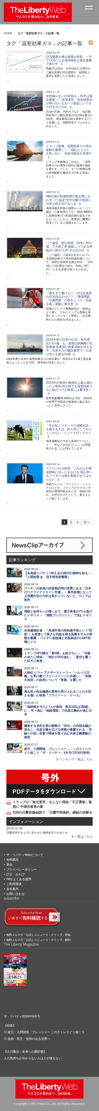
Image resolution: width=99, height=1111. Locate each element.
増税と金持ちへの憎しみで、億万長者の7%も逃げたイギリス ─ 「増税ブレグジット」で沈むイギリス (58, 615)
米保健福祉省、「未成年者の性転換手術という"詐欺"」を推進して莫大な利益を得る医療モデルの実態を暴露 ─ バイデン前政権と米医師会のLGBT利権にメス (58, 636)
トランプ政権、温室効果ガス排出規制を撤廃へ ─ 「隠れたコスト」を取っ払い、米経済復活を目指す (69, 149)
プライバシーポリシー (21, 869)
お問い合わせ (15, 893)
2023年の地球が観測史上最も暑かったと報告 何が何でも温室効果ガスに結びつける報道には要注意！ (69, 386)
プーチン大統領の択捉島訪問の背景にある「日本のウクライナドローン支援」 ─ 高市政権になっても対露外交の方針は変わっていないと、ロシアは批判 (58, 594)
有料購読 (12, 859)
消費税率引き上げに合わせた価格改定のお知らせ (37, 832)
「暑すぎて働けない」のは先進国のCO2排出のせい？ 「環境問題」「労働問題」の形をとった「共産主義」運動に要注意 (69, 298)
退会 (9, 864)
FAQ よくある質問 (18, 879)
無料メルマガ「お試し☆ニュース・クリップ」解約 (38, 940)
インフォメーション (26, 821)
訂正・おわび (15, 874)
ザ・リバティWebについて (24, 854)
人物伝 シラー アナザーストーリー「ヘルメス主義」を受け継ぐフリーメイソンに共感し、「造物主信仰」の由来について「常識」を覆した (57, 676)
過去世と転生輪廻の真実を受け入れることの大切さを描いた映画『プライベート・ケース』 (57, 693)
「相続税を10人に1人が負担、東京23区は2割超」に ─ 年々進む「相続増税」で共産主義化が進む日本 (58, 710)
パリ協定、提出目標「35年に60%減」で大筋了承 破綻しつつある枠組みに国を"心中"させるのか (69, 246)
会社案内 (12, 888)
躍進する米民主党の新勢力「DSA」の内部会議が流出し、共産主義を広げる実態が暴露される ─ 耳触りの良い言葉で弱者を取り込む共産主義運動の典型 (58, 731)
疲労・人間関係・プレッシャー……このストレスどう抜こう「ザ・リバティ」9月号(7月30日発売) (57, 751)
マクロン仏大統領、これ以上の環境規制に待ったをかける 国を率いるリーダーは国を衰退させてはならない (69, 473)
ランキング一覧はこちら (75, 759)
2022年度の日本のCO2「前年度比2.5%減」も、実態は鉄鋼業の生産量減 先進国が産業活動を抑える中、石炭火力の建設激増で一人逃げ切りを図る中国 (69, 346)
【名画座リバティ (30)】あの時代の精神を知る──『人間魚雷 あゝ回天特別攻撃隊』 (58, 575)
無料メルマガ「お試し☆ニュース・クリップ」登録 (38, 934)
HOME (8, 33)
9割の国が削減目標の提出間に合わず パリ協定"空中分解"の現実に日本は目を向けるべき (68, 199)
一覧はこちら (83, 836)
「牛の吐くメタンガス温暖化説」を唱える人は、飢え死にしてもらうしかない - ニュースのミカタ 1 (69, 429)
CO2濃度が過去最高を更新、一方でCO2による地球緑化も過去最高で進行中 (69, 60)
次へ (86, 521)
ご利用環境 (14, 883)
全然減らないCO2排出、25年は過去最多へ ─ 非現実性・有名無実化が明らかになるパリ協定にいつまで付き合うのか (69, 101)
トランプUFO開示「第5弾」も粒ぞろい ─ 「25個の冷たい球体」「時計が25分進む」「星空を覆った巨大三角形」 (57, 657)
